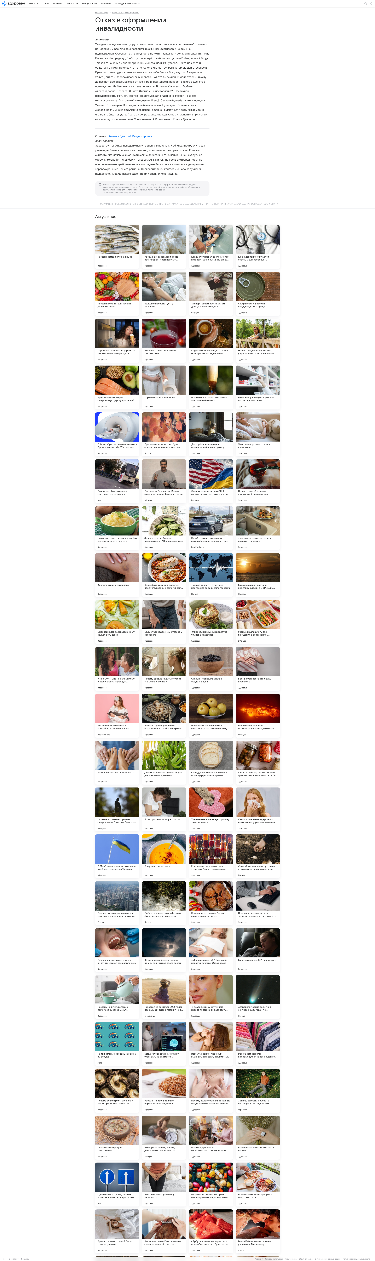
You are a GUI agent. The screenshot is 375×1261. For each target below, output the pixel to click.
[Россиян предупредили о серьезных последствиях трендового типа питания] (164, 1091)
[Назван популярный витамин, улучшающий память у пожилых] (258, 341)
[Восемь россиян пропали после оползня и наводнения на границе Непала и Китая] (117, 903)
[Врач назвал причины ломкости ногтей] (258, 1138)
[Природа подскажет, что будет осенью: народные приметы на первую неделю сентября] (164, 434)
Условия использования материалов (281, 1259)
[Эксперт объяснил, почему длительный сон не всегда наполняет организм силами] (164, 1138)
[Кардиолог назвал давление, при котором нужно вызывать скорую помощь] (211, 247)
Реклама (25, 1259)
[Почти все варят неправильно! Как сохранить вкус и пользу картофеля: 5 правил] (117, 528)
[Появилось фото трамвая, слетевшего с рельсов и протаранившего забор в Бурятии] (117, 481)
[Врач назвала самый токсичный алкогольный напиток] (211, 387)
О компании (14, 1259)
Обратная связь (306, 1259)
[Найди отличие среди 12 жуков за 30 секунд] (117, 1044)
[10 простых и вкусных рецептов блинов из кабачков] (211, 622)
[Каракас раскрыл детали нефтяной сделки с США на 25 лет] (258, 575)
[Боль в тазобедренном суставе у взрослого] (164, 622)
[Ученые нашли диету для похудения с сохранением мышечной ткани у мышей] (258, 622)
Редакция (259, 1259)
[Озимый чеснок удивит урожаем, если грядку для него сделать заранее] (258, 856)
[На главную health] (15, 3)
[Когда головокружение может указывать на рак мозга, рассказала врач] (164, 1044)
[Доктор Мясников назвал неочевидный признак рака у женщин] (211, 434)
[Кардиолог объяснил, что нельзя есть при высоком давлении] (211, 341)
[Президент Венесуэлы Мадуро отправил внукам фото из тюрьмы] (164, 481)
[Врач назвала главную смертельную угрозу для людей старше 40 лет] (117, 387)
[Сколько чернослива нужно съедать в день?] (211, 669)
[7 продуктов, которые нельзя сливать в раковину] (258, 528)
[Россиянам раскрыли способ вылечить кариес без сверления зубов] (117, 950)
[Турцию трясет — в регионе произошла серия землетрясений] (211, 575)
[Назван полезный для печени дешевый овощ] (117, 294)
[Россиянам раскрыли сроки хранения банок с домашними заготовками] (211, 856)
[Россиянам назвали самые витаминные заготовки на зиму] (211, 716)
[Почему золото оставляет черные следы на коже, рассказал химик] (211, 1091)
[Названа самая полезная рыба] (117, 247)
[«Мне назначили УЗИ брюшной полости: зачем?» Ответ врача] (211, 950)
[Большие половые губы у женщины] (164, 294)
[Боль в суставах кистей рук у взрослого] (258, 669)
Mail (4, 1259)
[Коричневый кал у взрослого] (164, 387)
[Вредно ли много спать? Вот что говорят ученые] (117, 1231)
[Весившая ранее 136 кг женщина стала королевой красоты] (164, 1231)
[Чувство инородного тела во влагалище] (258, 434)
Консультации (101, 12)
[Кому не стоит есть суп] (164, 856)
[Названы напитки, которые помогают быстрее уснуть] (117, 997)
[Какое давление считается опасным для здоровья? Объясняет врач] (258, 247)
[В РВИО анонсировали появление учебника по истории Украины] (117, 856)
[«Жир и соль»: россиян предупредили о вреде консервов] (258, 294)
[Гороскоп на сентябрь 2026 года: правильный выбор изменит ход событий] (164, 997)
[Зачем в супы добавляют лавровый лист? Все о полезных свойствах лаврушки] (164, 528)
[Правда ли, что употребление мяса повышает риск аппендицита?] (211, 903)
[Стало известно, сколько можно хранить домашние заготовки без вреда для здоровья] (258, 763)
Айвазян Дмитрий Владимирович (130, 136)
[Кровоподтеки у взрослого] (117, 575)
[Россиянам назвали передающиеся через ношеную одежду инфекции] (258, 1044)
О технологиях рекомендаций (327, 1259)
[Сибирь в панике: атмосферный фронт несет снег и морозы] (164, 903)
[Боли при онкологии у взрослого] (164, 809)
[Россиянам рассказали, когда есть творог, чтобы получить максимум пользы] (164, 247)
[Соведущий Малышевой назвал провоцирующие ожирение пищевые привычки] (211, 763)
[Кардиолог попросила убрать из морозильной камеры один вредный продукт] (117, 341)
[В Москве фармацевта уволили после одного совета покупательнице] (258, 387)
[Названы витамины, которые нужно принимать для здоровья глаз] (211, 1184)
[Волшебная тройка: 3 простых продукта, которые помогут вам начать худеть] (164, 575)
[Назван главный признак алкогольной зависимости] (258, 481)
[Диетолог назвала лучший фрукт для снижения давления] (164, 763)
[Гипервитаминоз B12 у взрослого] (258, 950)
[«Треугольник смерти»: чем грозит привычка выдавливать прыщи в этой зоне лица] (211, 997)
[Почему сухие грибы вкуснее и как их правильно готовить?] (117, 1091)
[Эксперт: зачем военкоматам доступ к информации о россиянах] (211, 294)
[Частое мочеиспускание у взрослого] (164, 1184)
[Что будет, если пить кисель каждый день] (164, 341)
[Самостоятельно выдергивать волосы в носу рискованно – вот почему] (258, 809)
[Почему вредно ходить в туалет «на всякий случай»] (164, 669)
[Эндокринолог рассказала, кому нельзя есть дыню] (117, 622)
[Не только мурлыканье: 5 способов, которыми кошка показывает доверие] (117, 716)
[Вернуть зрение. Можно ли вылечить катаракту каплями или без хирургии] (211, 1044)
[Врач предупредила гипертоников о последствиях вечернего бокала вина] (211, 1138)
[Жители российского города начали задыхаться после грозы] (164, 950)
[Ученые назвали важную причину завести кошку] (211, 809)
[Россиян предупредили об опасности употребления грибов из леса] (164, 716)
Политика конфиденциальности (356, 1259)
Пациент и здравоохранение (125, 12)
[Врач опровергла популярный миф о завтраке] (258, 1184)
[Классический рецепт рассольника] (117, 1138)
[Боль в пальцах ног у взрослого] (117, 763)
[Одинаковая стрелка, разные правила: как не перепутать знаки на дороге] (117, 1184)
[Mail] (4, 3)
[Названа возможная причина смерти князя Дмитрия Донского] (117, 809)
